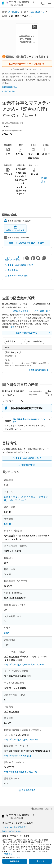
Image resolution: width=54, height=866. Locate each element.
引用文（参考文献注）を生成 (20, 265)
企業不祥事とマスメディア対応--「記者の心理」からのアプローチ (26, 498)
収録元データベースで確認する (28, 63)
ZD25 (6, 633)
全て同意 (40, 861)
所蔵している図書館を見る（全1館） (27, 243)
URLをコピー (17, 260)
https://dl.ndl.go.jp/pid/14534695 (21, 739)
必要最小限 (15, 861)
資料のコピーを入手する (13, 831)
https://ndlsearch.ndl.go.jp (18, 755)
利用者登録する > (9, 87)
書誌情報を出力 (14, 270)
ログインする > (8, 91)
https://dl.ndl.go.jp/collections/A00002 (24, 664)
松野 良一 (8, 523)
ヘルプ (11, 327)
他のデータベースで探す (18, 275)
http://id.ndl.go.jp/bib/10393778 (20, 771)
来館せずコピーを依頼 (15, 230)
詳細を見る (44, 180)
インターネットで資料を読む (14, 827)
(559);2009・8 (37, 11)
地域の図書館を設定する (26, 332)
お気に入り (8, 260)
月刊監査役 (13, 11)
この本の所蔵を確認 (37, 369)
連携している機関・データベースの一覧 (30, 310)
